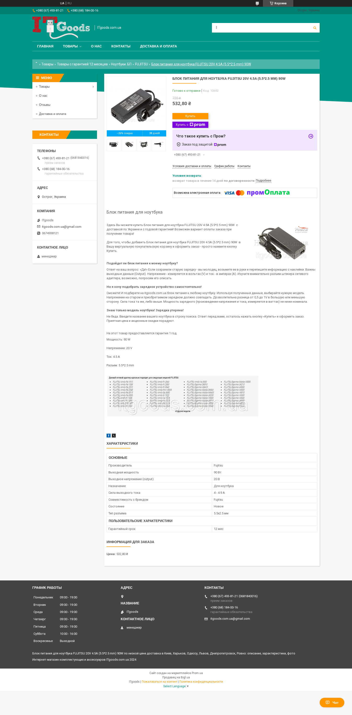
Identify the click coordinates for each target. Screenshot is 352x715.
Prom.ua (197, 673)
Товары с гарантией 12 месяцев (82, 64)
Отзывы (44, 105)
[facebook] (109, 436)
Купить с (182, 124)
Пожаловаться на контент (159, 681)
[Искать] (315, 28)
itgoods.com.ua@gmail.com (61, 226)
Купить (190, 116)
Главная (45, 46)
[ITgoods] (61, 28)
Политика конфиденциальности (201, 681)
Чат (336, 702)
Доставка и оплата (158, 46)
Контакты (121, 46)
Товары (70, 46)
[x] (114, 436)
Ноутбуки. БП (121, 64)
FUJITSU (141, 64)
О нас (96, 46)
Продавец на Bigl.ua (176, 677)
